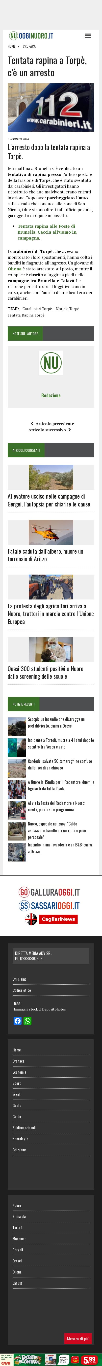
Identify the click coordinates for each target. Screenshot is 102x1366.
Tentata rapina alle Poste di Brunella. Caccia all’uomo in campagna (47, 232)
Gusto (17, 1105)
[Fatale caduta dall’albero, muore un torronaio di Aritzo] (51, 541)
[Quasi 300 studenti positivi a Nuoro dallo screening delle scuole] (51, 658)
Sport (17, 1083)
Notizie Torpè (67, 308)
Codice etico (22, 990)
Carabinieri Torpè (37, 308)
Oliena (15, 269)
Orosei (17, 1260)
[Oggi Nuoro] (43, 36)
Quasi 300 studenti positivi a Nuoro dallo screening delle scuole (45, 672)
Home (17, 1049)
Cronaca (19, 1061)
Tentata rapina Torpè (26, 315)
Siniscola (19, 1216)
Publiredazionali (24, 1127)
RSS (17, 1003)
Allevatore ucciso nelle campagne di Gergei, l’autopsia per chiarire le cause (49, 499)
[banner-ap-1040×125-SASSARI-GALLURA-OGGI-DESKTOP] (51, 1362)
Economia (19, 1072)
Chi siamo (19, 979)
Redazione (51, 395)
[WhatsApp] (27, 1021)
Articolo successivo (47, 429)
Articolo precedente (55, 423)
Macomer (19, 1238)
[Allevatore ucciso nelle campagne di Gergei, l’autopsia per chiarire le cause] (51, 486)
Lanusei (18, 1283)
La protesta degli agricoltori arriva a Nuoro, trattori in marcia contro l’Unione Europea (51, 613)
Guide (17, 1116)
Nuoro (17, 1205)
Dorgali (18, 1249)
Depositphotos (54, 1009)
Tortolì (17, 1227)
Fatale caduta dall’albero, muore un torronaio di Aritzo (45, 554)
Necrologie (20, 1138)
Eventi (17, 1094)
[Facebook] (18, 1021)
